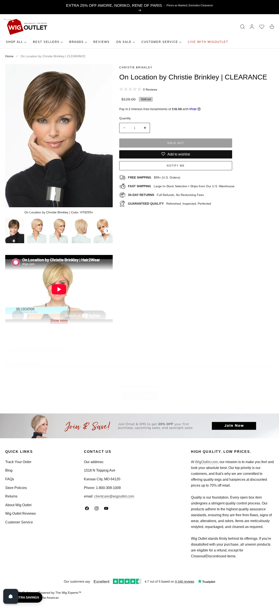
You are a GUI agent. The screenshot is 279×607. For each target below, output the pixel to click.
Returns (11, 496)
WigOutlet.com (206, 462)
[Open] (10, 596)
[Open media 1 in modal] (104, 72)
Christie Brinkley (136, 67)
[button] (242, 27)
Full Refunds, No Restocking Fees (166, 194)
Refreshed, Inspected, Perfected (169, 203)
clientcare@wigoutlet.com (114, 496)
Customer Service (19, 522)
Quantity (125, 118)
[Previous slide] (10, 231)
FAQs (9, 479)
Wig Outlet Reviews (20, 513)
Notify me (176, 165)
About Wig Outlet (18, 505)
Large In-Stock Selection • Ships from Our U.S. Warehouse (181, 186)
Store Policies (16, 487)
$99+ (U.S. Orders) (154, 177)
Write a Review (142, 397)
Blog (8, 470)
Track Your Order (18, 462)
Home (9, 56)
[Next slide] (107, 231)
